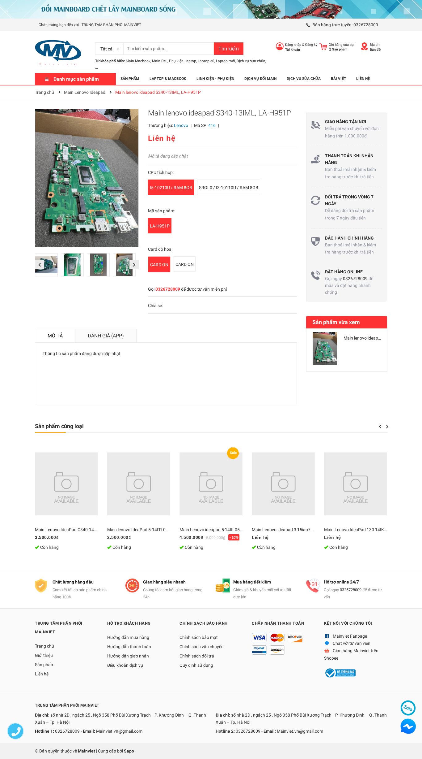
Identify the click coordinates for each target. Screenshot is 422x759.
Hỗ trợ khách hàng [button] (129, 623)
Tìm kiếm (228, 49)
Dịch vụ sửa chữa (251, 61)
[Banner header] (211, 9)
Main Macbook (138, 61)
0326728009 (365, 24)
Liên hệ (42, 673)
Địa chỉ (375, 45)
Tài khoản (292, 50)
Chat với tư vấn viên (351, 643)
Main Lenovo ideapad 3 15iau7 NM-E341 (290, 529)
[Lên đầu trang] (411, 748)
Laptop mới (225, 61)
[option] (48, 266)
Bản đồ (375, 50)
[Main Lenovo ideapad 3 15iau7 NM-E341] (283, 484)
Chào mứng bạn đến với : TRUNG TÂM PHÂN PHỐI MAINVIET (90, 25)
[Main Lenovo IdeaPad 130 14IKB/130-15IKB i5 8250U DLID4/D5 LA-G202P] (355, 484)
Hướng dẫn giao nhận (128, 655)
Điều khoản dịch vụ (125, 665)
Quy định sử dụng (196, 665)
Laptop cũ (206, 61)
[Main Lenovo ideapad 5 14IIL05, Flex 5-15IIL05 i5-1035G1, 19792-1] (211, 484)
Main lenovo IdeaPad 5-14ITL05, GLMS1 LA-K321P (156, 529)
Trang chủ (44, 646)
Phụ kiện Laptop (182, 61)
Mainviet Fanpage (350, 636)
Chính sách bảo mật (198, 637)
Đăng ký (311, 45)
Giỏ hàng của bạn (342, 45)
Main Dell (159, 61)
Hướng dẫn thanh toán (129, 646)
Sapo (129, 750)
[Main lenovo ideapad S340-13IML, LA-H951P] (325, 348)
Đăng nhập (293, 45)
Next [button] (133, 264)
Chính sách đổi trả (196, 655)
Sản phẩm (44, 664)
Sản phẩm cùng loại (59, 426)
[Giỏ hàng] (323, 46)
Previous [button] (39, 264)
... (96, 67)
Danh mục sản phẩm (76, 79)
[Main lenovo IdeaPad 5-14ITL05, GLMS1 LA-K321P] (138, 484)
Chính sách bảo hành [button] (203, 623)
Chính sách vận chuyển (201, 646)
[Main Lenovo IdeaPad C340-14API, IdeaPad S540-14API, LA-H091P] (66, 484)
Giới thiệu (44, 655)
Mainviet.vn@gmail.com (119, 731)
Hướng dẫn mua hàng (128, 637)
